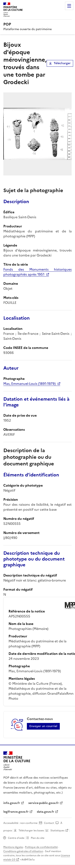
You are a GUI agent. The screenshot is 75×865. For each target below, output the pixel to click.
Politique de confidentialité (41, 847)
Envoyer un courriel (43, 726)
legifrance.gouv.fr (16, 812)
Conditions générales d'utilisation (23, 851)
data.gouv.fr (45, 812)
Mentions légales (13, 847)
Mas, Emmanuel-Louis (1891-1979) (29, 383)
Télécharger (62, 63)
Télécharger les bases (31, 830)
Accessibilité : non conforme (20, 823)
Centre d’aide (16, 838)
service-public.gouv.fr (43, 803)
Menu (69, 6)
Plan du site (37, 838)
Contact (49, 823)
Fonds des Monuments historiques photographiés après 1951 (37, 272)
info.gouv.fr (11, 803)
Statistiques (57, 830)
